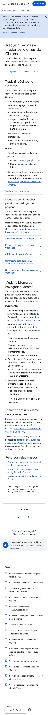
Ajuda (8, 567)
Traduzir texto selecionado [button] (18, 191)
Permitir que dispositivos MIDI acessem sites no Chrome (26, 677)
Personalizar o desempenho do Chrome (23, 641)
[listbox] (36, 71)
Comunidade (25, 10)
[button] (4, 4)
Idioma (10, 707)
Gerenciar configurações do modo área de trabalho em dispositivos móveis (24, 652)
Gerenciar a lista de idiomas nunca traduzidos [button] (21, 271)
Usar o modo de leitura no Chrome (24, 661)
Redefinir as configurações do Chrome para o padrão (26, 617)
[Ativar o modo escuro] (29, 710)
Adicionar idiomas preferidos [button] (19, 254)
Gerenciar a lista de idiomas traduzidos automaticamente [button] (19, 262)
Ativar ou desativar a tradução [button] (20, 238)
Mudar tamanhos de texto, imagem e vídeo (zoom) (25, 575)
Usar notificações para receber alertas (26, 583)
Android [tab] (25, 72)
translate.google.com (28, 160)
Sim (17, 517)
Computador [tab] (12, 72)
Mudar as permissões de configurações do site (20, 608)
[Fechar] (45, 17)
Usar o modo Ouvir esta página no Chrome (24, 668)
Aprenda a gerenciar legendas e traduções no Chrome (25, 181)
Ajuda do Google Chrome (18, 3)
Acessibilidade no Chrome (20, 625)
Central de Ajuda (9, 10)
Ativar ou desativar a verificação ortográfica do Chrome (23, 632)
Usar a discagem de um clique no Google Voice (23, 686)
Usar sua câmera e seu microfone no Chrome (25, 599)
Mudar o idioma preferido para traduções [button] (19, 246)
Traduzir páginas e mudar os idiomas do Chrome (22, 590)
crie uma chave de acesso (14, 32)
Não (30, 517)
